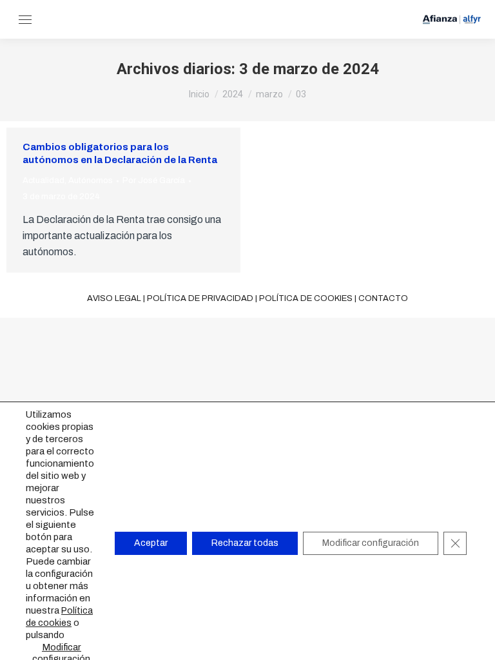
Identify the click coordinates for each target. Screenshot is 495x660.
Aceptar (151, 543)
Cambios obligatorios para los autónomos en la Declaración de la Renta (120, 153)
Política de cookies (306, 298)
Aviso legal (114, 298)
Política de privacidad (200, 298)
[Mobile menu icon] (25, 20)
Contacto (383, 298)
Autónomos (90, 180)
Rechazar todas (244, 543)
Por (153, 180)
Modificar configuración (370, 543)
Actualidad (43, 180)
